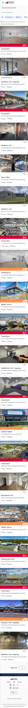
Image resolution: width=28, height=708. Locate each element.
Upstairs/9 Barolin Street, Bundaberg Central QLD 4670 (14, 148)
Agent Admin (16, 688)
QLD (13, 674)
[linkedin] (14, 685)
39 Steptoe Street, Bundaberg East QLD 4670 (14, 657)
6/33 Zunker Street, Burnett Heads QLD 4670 (14, 51)
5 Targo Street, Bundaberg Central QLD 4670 (14, 529)
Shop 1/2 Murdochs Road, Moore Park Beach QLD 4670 (14, 561)
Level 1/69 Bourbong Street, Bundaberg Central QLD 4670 (14, 275)
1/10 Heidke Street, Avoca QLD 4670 (12, 434)
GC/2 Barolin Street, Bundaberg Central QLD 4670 (14, 179)
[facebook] (10, 685)
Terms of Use (14, 698)
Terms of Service (18, 706)
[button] (2, 35)
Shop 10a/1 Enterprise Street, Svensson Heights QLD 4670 (14, 402)
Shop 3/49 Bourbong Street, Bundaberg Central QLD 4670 (14, 116)
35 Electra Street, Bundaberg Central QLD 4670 (14, 211)
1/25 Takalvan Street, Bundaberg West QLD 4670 (14, 307)
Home (3, 674)
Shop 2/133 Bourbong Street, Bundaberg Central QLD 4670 (14, 498)
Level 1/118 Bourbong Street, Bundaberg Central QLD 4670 (14, 339)
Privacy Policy (9, 706)
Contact (8, 682)
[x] (17, 685)
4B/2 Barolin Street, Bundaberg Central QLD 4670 (14, 84)
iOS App (20, 682)
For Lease (8, 674)
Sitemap (20, 698)
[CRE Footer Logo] (14, 679)
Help (14, 682)
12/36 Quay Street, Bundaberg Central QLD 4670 (14, 625)
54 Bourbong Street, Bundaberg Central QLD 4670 (14, 593)
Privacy (8, 698)
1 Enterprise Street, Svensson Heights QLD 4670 (14, 243)
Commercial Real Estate (9, 2)
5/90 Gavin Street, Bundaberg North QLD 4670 (14, 466)
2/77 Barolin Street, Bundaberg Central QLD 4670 (14, 370)
